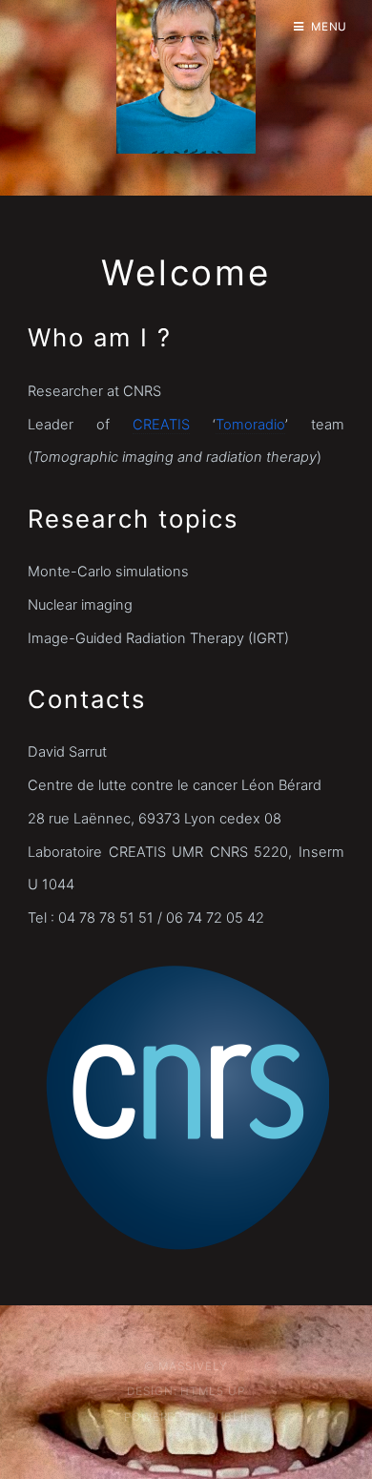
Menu (329, 26)
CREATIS (161, 424)
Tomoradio (250, 424)
